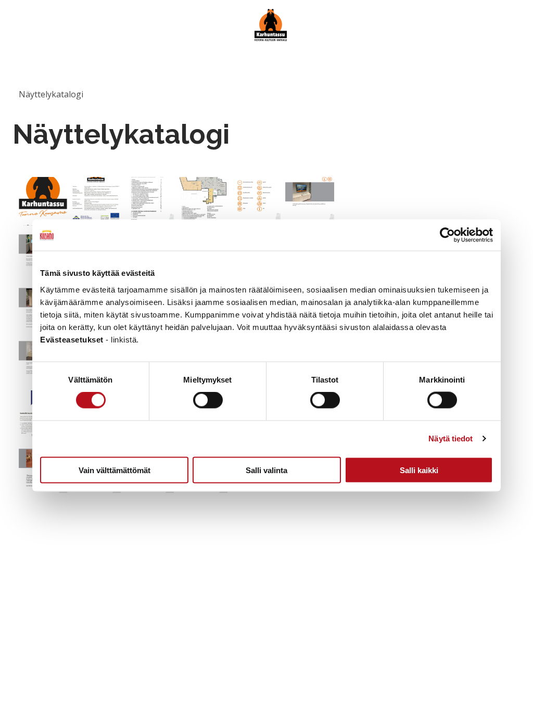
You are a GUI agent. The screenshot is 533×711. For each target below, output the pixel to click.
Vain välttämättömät (114, 469)
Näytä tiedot (450, 438)
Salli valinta (266, 469)
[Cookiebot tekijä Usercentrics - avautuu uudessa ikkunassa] (447, 235)
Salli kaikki (419, 469)
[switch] (208, 400)
